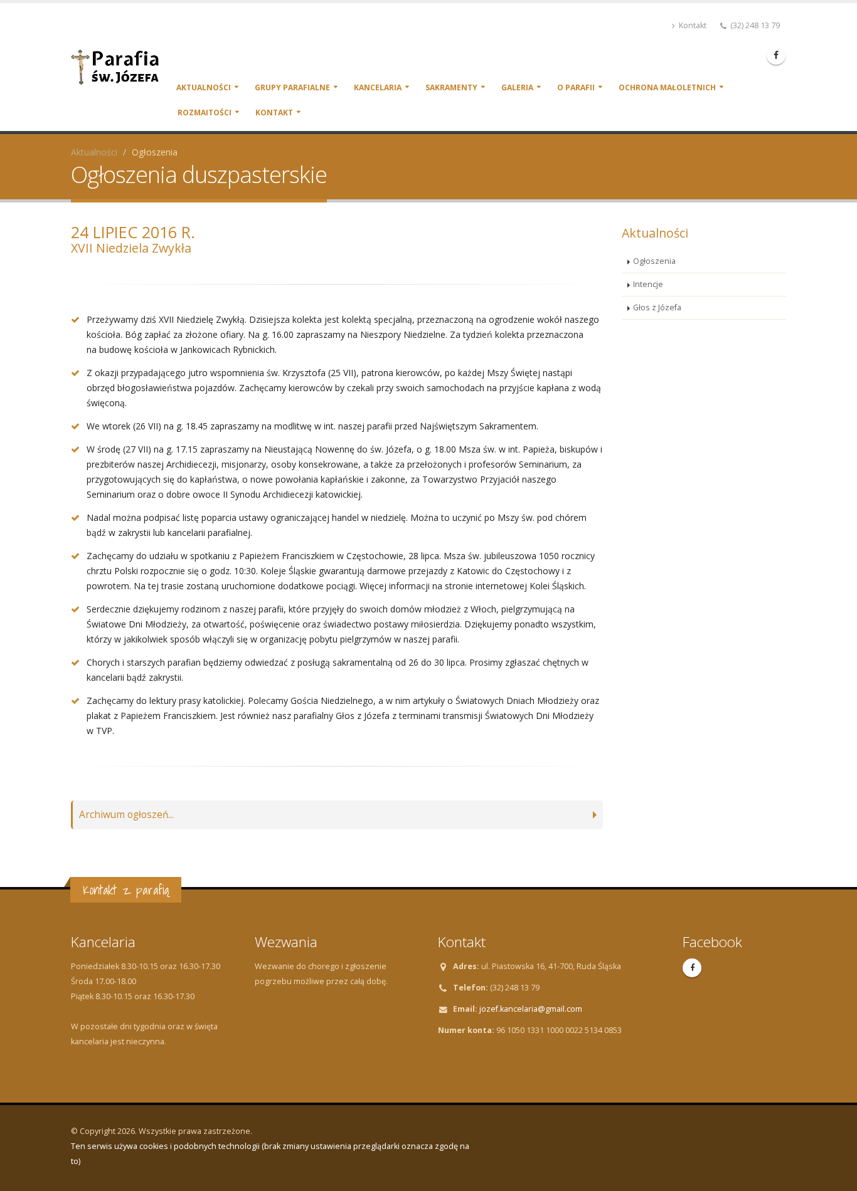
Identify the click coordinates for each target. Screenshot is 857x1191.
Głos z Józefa (657, 307)
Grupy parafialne (292, 87)
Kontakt (691, 25)
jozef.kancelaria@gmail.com (530, 1009)
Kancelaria (378, 87)
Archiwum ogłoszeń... (126, 814)
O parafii (576, 87)
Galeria (517, 87)
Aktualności (203, 87)
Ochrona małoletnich (667, 87)
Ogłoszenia (654, 261)
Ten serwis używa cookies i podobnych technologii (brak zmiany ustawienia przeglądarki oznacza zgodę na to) (270, 1154)
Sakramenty (451, 87)
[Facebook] (776, 55)
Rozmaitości (205, 112)
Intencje (648, 284)
